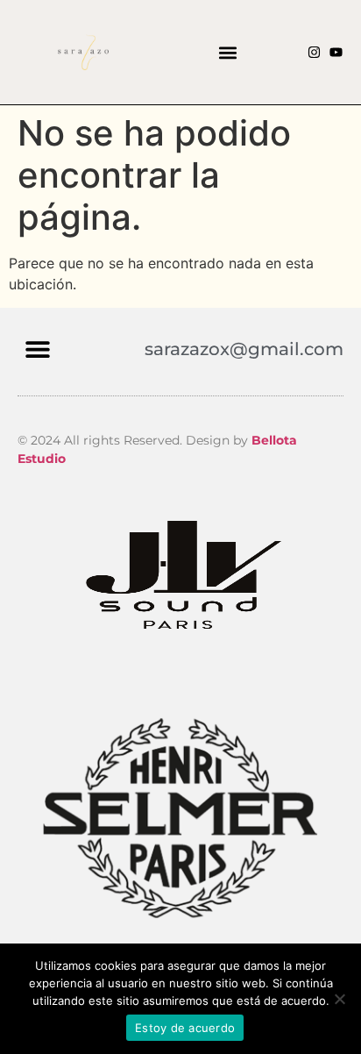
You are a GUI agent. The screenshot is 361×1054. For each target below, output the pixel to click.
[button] (228, 52)
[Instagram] (314, 52)
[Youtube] (336, 52)
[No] (339, 999)
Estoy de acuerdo (185, 1028)
